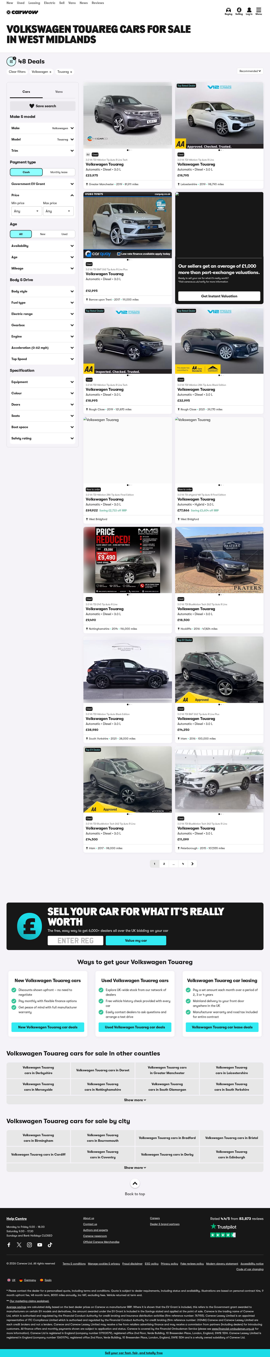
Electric (49, 3)
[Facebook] (9, 1246)
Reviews (98, 3)
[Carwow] (22, 12)
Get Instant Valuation (219, 296)
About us (88, 1218)
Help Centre (17, 1219)
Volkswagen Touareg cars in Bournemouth (103, 1138)
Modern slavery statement (222, 1263)
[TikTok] (50, 1246)
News (84, 3)
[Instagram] (30, 1246)
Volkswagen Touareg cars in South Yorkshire (231, 1086)
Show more (134, 1100)
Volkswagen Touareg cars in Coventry (102, 1154)
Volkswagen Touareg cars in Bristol (231, 1138)
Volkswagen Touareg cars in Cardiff (38, 1154)
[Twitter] (19, 1246)
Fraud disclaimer (132, 1263)
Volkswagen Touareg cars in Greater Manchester (167, 1070)
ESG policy (152, 1263)
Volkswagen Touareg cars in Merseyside (38, 1086)
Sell (61, 3)
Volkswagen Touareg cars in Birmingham (38, 1138)
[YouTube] (40, 1246)
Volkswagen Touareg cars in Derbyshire (38, 1070)
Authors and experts (95, 1230)
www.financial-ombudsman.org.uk (233, 1328)
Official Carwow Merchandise (101, 1241)
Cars (26, 92)
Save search (46, 106)
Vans (72, 3)
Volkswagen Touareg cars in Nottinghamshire (103, 1086)
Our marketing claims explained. (29, 1301)
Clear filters (17, 72)
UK (13, 1280)
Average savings (16, 1307)
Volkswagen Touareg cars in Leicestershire (232, 1070)
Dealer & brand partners (164, 1224)
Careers (155, 1218)
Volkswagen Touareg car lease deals (222, 1027)
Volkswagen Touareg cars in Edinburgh (231, 1154)
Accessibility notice (252, 1263)
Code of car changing (249, 1269)
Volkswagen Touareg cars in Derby (167, 1154)
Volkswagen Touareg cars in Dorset (102, 1070)
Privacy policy (169, 1263)
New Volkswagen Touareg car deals (47, 1027)
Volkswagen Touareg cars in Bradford (167, 1138)
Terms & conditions (74, 1263)
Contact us (90, 1224)
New (10, 3)
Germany (30, 1280)
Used (21, 3)
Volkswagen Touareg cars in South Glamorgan (167, 1086)
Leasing (34, 3)
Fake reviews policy (192, 1263)
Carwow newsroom (95, 1236)
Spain (48, 1280)
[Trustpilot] (236, 1230)
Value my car (136, 941)
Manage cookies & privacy (104, 1263)
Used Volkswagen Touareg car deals (135, 1027)
